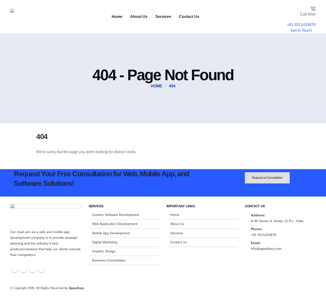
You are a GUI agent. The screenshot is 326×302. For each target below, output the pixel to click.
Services (163, 17)
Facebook (14, 268)
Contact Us (189, 17)
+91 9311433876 (301, 25)
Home (117, 17)
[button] (315, 296)
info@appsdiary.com (266, 248)
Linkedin (41, 268)
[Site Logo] (40, 17)
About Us (138, 17)
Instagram (32, 268)
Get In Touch (302, 30)
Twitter (23, 268)
